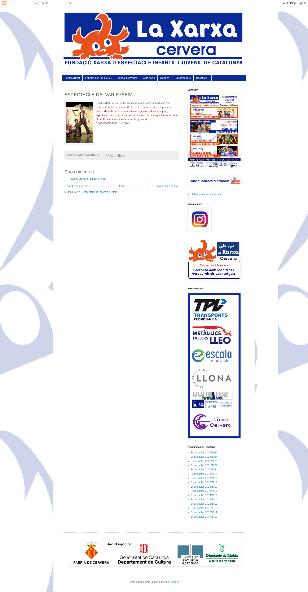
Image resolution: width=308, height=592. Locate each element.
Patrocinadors (183, 78)
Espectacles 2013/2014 (204, 499)
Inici (121, 186)
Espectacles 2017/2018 (204, 482)
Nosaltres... (202, 78)
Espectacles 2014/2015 (204, 495)
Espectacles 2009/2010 (204, 516)
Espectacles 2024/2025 (204, 452)
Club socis (149, 78)
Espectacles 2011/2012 (204, 508)
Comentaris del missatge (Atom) (100, 192)
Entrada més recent (76, 186)
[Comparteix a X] (116, 155)
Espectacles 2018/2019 (204, 478)
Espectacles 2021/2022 (204, 465)
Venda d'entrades (127, 78)
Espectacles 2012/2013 (204, 503)
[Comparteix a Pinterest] (124, 155)
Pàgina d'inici (72, 78)
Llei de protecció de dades (206, 194)
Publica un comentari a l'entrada (88, 178)
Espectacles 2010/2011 (204, 512)
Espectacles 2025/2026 (98, 78)
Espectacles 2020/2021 (204, 469)
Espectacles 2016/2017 (204, 486)
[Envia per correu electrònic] (108, 155)
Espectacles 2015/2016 (204, 490)
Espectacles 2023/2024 (204, 456)
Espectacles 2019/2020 (204, 474)
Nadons (164, 78)
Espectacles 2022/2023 (204, 461)
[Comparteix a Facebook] (120, 155)
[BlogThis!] (112, 155)
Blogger (174, 581)
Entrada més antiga (166, 186)
